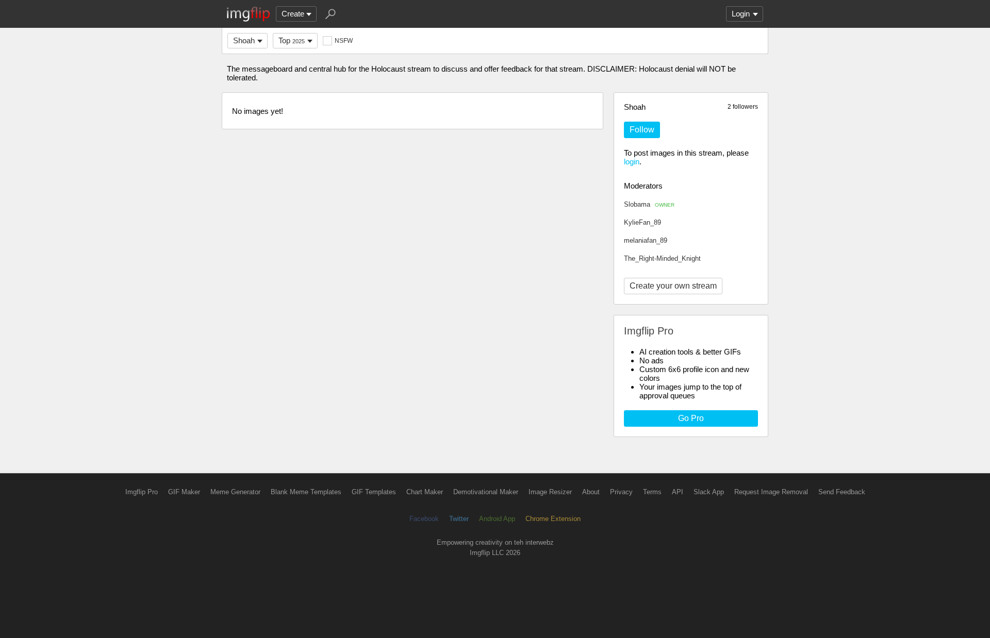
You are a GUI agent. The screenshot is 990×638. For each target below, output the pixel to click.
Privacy (621, 492)
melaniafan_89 (645, 240)
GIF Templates (374, 492)
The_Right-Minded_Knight (662, 258)
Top (291, 40)
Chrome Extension (553, 519)
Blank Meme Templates (306, 492)
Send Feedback (841, 492)
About (591, 492)
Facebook (424, 519)
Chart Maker (424, 492)
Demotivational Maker (485, 492)
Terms (652, 492)
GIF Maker (184, 492)
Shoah (244, 40)
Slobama (649, 204)
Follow (642, 129)
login (631, 161)
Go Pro (691, 418)
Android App (497, 519)
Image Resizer (550, 492)
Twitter (459, 519)
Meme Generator (235, 492)
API (677, 492)
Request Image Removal (771, 492)
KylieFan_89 (642, 222)
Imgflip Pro (141, 492)
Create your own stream (673, 285)
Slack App (709, 492)
